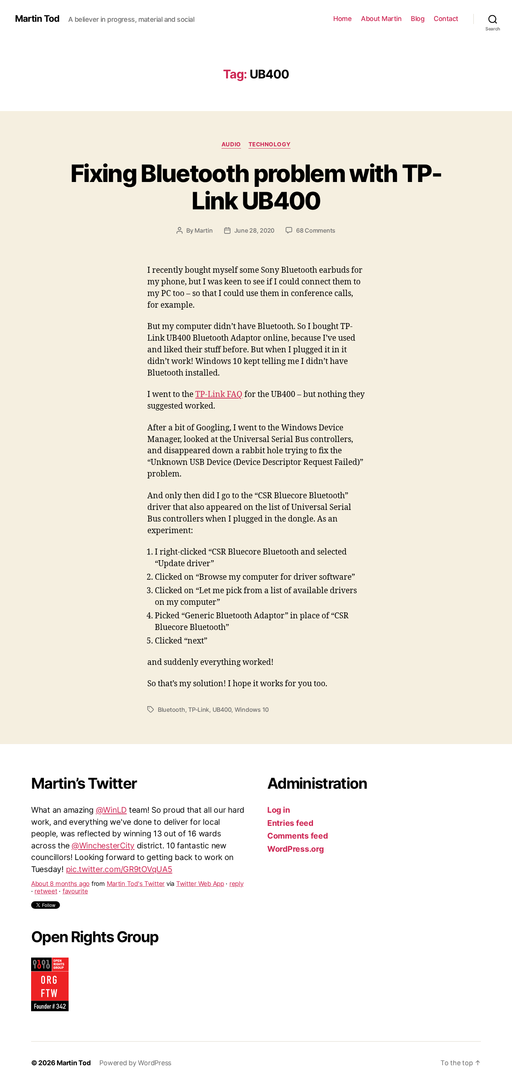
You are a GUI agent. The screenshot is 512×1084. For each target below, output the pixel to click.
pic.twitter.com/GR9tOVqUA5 (119, 854)
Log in (278, 810)
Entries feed (290, 823)
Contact (446, 19)
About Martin (381, 19)
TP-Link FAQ (219, 394)
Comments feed (297, 835)
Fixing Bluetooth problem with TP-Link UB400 (256, 187)
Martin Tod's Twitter (136, 869)
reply (236, 869)
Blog (417, 19)
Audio (231, 144)
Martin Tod (37, 18)
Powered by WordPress (135, 1063)
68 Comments (315, 230)
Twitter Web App (200, 869)
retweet (45, 876)
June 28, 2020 (254, 230)
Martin (204, 230)
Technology (270, 144)
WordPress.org (295, 849)
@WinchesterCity (103, 830)
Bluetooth (171, 709)
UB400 (222, 709)
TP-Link (198, 709)
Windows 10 (252, 709)
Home (342, 19)
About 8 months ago (60, 869)
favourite (75, 876)
